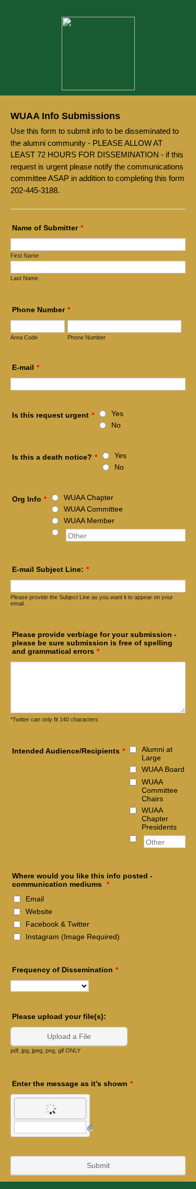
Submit (98, 1165)
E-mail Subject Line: (50, 569)
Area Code (24, 337)
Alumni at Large (157, 753)
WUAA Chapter (88, 497)
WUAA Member (89, 520)
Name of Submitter (47, 228)
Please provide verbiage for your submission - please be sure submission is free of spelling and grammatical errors (94, 642)
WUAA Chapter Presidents (159, 818)
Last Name (24, 278)
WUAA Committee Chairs (160, 790)
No (116, 425)
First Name (24, 255)
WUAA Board (163, 769)
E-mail (25, 367)
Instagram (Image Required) (73, 936)
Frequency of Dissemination (65, 969)
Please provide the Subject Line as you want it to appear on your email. (91, 600)
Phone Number (41, 309)
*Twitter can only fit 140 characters (54, 719)
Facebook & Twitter (57, 924)
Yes (117, 413)
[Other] (65, 532)
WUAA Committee (93, 509)
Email (35, 899)
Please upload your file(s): (59, 1016)
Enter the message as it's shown (72, 1083)
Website (39, 911)
